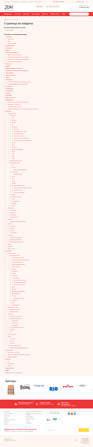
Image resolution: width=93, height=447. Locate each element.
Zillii (12, 124)
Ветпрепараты (9, 99)
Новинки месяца (10, 368)
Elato (13, 117)
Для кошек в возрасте (19, 136)
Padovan (10, 365)
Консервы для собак (14, 255)
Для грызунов (9, 350)
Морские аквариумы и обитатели (14, 68)
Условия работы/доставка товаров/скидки (18, 84)
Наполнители (11, 208)
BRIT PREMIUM (15, 293)
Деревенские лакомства (15, 318)
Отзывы (8, 77)
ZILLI (13, 178)
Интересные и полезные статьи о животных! (17, 70)
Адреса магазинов (12, 43)
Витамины (10, 219)
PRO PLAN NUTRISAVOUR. (20, 169)
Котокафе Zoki (9, 90)
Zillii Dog (14, 289)
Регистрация (9, 48)
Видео (9, 41)
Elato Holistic (15, 271)
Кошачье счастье (18, 190)
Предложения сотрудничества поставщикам (18, 59)
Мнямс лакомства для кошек (16, 241)
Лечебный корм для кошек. (16, 160)
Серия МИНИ (15, 320)
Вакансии (8, 93)
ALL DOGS (14, 300)
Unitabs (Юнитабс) (14, 311)
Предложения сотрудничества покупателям (18, 57)
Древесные (12, 212)
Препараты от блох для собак (14, 372)
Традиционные (15, 325)
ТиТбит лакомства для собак (16, 327)
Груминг (9, 223)
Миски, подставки (12, 334)
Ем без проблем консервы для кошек (22, 187)
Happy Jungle (11, 363)
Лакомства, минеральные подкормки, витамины (19, 354)
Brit (12, 165)
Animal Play (12, 226)
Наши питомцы (9, 72)
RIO (9, 361)
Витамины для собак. (13, 307)
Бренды (8, 66)
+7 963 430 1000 (84, 7)
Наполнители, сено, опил (14, 352)
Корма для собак (12, 253)
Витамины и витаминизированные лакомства (18, 102)
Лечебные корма (18, 174)
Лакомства (10, 235)
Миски (9, 244)
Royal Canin (14, 127)
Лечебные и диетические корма (21, 138)
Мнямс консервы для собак (18, 264)
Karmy (13, 145)
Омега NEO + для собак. (15, 316)
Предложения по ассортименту (15, 61)
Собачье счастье (16, 266)
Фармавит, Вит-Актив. (15, 309)
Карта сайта (86, 438)
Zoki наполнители (14, 217)
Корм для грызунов (12, 356)
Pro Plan (14, 167)
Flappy (13, 158)
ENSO (13, 156)
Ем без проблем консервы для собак (20, 259)
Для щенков (16, 278)
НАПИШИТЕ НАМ (10, 45)
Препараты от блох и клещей (14, 106)
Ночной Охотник (16, 201)
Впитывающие (13, 210)
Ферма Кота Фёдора (16, 196)
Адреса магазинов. (10, 75)
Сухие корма (13, 115)
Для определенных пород (20, 131)
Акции (7, 370)
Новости (8, 50)
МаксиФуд (12, 329)
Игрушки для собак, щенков (14, 345)
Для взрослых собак (19, 298)
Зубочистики (15, 323)
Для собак (8, 250)
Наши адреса (9, 79)
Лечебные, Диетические (19, 284)
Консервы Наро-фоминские (18, 185)
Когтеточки (10, 246)
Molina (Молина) (15, 305)
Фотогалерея (11, 39)
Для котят (16, 129)
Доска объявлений (10, 97)
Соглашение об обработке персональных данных (19, 81)
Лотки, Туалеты (11, 248)
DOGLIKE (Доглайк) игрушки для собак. (19, 347)
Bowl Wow (14, 120)
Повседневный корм (18, 133)
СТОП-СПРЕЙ (13, 232)
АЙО (13, 154)
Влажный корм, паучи (15, 163)
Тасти (13, 199)
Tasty (13, 302)
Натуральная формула (19, 192)
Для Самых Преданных (17, 149)
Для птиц (8, 359)
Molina (13, 151)
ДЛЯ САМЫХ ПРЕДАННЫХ (18, 291)
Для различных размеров (20, 280)
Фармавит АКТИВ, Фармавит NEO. (18, 221)
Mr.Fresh (12, 228)
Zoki (11, 332)
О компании (9, 36)
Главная (6, 19)
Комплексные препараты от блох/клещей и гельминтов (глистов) (23, 108)
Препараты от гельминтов (14, 104)
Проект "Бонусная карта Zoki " (15, 54)
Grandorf (14, 122)
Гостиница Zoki (9, 88)
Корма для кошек (12, 113)
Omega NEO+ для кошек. (16, 237)
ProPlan (13, 142)
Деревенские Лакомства (15, 239)
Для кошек (8, 111)
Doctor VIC (12, 230)
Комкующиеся (13, 214)
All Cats (13, 181)
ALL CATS (14, 147)
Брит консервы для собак (18, 257)
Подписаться (84, 430)
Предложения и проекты (12, 52)
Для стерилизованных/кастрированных (23, 140)
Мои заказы (9, 63)
